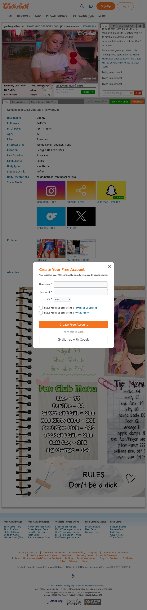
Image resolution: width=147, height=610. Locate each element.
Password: (45, 292)
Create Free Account (74, 324)
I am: (48, 299)
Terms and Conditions (85, 307)
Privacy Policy (81, 312)
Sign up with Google (76, 339)
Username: (44, 284)
